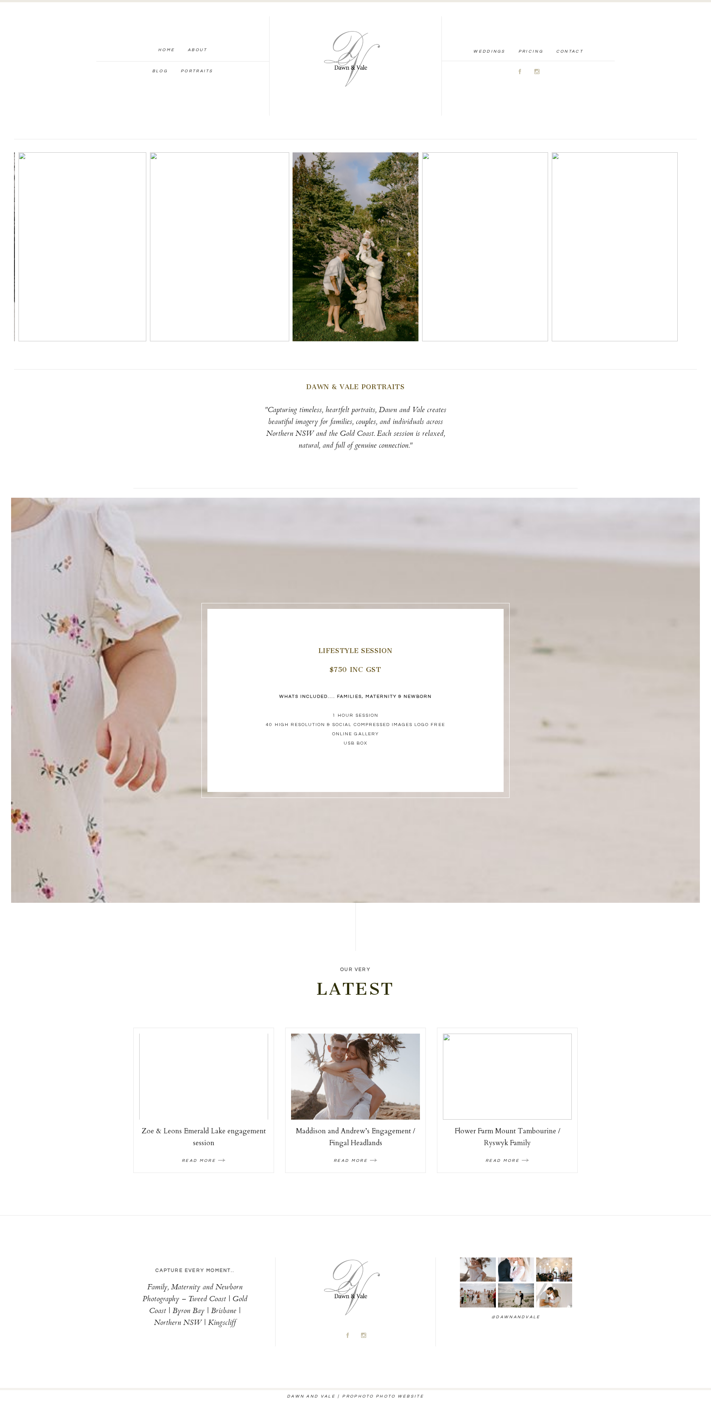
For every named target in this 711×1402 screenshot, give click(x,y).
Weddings (489, 51)
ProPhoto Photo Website (383, 1396)
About (197, 50)
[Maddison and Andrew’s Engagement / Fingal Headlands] (355, 1077)
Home (166, 50)
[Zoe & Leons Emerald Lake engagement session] (203, 1077)
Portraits (197, 71)
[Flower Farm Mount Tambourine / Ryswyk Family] (507, 1077)
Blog (160, 71)
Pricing (530, 51)
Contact (569, 51)
